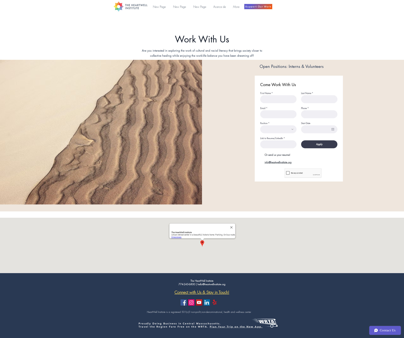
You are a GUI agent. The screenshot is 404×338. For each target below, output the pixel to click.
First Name (265, 93)
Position (263, 123)
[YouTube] (199, 302)
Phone (304, 108)
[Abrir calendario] (333, 129)
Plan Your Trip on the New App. (236, 326)
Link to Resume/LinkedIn (271, 138)
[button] (219, 7)
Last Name (306, 93)
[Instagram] (191, 302)
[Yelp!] (214, 302)
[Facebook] (184, 302)
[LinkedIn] (207, 302)
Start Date (305, 123)
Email (262, 108)
